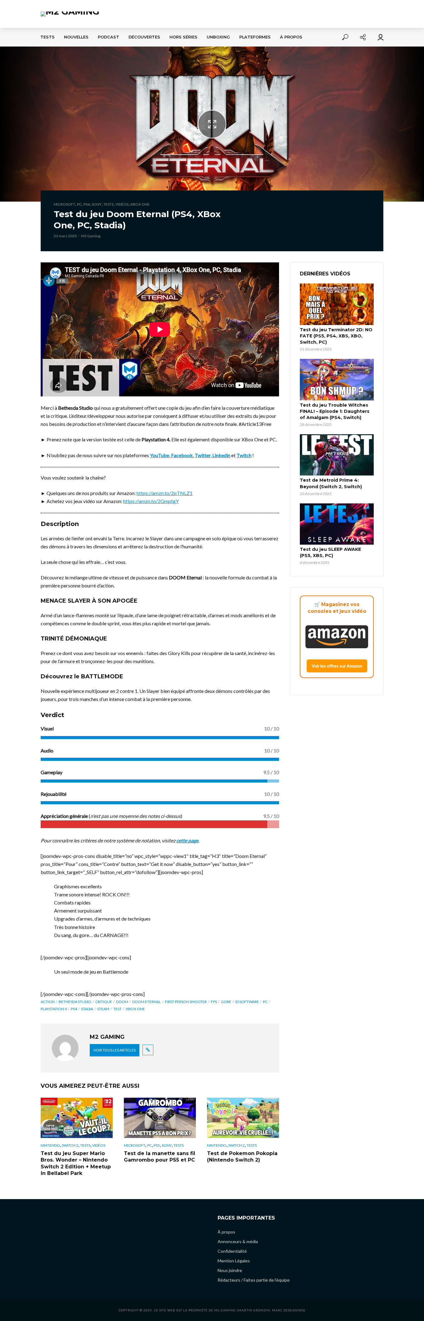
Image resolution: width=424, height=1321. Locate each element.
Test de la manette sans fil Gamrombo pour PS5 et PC (159, 1156)
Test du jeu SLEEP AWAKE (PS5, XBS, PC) (330, 552)
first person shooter (186, 1001)
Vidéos (122, 204)
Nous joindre (230, 1270)
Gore (226, 1001)
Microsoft (64, 204)
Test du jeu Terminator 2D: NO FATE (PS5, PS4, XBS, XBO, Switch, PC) (336, 336)
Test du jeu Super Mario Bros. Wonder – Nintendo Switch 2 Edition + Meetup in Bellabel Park (76, 1163)
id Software (247, 1001)
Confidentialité (232, 1251)
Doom (122, 1001)
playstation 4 (54, 1008)
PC (79, 204)
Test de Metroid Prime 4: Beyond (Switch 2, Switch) (331, 483)
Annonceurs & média (238, 1241)
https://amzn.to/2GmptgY (151, 501)
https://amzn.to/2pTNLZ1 (164, 493)
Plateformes (255, 37)
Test (117, 1008)
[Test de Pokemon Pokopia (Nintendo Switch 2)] (243, 1118)
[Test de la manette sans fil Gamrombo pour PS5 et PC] (160, 1118)
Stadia (87, 1008)
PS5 (157, 1145)
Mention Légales (234, 1260)
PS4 (86, 204)
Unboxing (218, 37)
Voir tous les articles (114, 1050)
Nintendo (50, 1145)
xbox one (135, 1008)
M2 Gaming (90, 236)
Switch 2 (70, 1145)
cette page (187, 840)
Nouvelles (76, 37)
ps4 (74, 1008)
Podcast (108, 37)
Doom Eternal (146, 1001)
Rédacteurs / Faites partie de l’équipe (254, 1280)
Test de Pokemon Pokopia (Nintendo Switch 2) (242, 1156)
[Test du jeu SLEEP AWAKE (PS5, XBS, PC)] (337, 524)
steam (103, 1008)
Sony (96, 204)
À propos (291, 37)
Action (48, 1001)
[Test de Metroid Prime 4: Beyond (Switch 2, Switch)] (337, 455)
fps (214, 1001)
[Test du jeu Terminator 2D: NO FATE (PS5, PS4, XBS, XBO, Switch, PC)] (337, 304)
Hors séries (183, 37)
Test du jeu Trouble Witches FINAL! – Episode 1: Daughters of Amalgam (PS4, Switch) (334, 411)
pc (265, 1001)
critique (103, 1001)
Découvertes (144, 37)
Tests (47, 37)
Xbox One (140, 204)
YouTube (159, 455)
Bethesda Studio (75, 1001)
